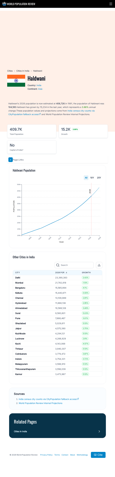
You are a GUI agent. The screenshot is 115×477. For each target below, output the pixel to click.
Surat (18, 313)
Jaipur (18, 328)
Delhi (17, 277)
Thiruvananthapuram (25, 369)
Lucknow (19, 338)
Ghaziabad (20, 323)
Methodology (82, 455)
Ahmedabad (21, 308)
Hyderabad (20, 303)
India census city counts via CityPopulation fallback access (48, 399)
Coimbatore (21, 354)
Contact (65, 455)
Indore (18, 359)
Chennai (19, 298)
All (86, 177)
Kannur (18, 374)
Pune (17, 318)
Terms (57, 455)
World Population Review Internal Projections (40, 403)
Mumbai (19, 282)
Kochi (18, 343)
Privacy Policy (46, 455)
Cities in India (22, 70)
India (39, 85)
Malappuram (21, 364)
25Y (99, 177)
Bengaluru (20, 287)
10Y (92, 177)
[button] (111, 4)
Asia (40, 89)
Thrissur (19, 348)
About (72, 455)
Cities (10, 70)
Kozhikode (20, 333)
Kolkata (18, 293)
